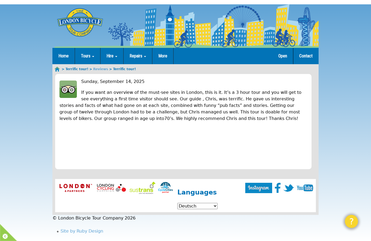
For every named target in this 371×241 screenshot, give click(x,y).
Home (63, 55)
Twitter (288, 188)
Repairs (136, 55)
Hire (110, 55)
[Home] (80, 22)
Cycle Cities (165, 188)
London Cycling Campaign (111, 188)
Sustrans (142, 188)
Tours (86, 55)
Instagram (258, 188)
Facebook (278, 188)
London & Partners (75, 187)
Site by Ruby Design (82, 231)
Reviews (100, 69)
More (162, 55)
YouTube (305, 187)
